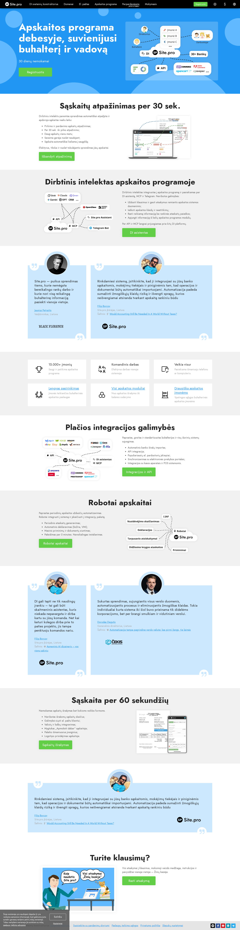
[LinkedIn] (228, 925)
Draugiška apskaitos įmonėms (188, 390)
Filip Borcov (103, 306)
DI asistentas (139, 232)
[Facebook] (218, 925)
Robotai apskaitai (55, 543)
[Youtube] (223, 925)
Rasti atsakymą (138, 880)
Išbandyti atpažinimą (57, 156)
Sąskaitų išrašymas (55, 744)
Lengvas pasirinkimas (64, 388)
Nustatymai (57, 923)
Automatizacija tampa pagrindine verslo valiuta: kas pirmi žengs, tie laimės (150, 630)
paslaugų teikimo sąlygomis (14, 925)
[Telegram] (233, 925)
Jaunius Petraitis (42, 310)
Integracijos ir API (139, 471)
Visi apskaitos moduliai (128, 388)
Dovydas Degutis (106, 622)
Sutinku (58, 917)
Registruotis (35, 71)
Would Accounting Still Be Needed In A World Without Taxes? (143, 314)
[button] (201, 4)
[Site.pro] (213, 925)
